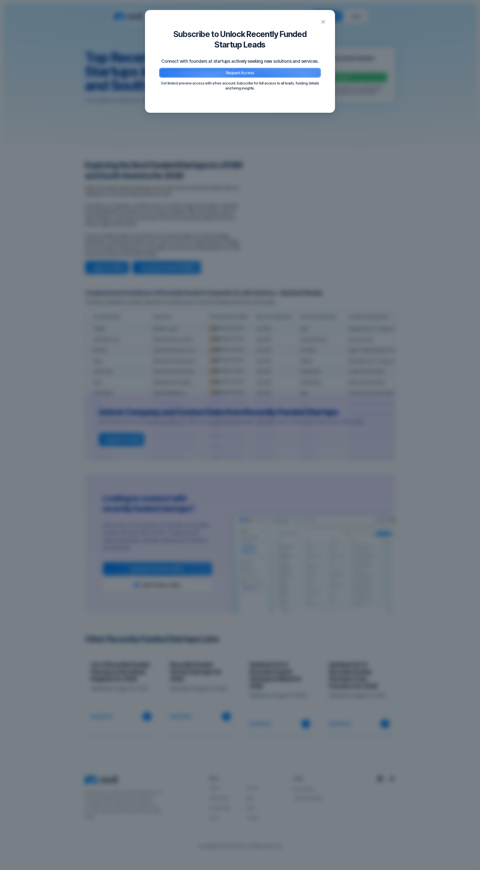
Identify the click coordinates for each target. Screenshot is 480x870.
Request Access (240, 72)
